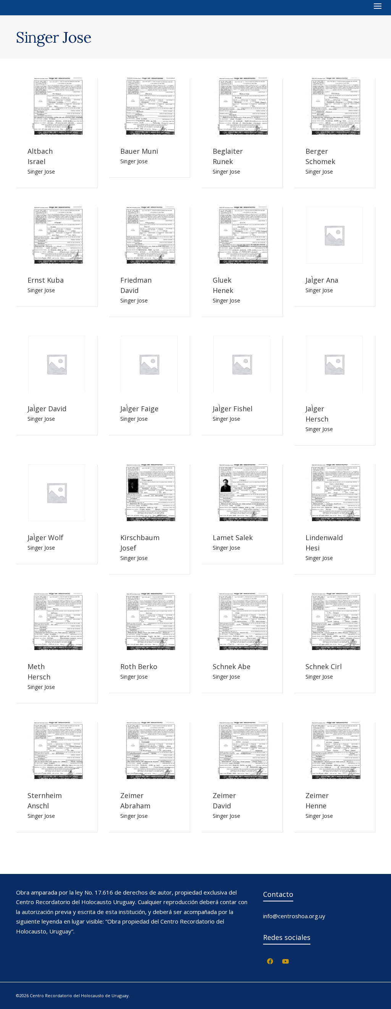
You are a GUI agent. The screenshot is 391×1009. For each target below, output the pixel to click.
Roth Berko (138, 666)
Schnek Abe (231, 666)
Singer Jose (41, 171)
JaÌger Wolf (45, 537)
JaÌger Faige (139, 408)
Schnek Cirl (323, 666)
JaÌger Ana (321, 280)
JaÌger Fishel (232, 408)
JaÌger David (46, 408)
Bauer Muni (139, 151)
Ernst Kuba (45, 280)
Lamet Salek (233, 537)
